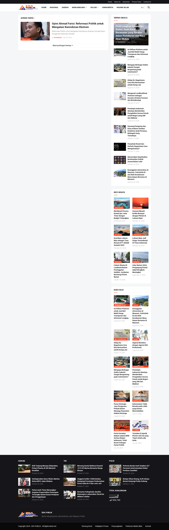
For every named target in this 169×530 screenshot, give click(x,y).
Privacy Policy (136, 2)
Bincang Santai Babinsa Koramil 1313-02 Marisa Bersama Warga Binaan (90, 468)
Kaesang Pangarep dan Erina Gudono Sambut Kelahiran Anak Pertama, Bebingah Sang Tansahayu (137, 131)
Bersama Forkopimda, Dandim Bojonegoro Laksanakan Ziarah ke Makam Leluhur (90, 494)
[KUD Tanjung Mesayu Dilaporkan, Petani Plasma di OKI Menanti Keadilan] (24, 469)
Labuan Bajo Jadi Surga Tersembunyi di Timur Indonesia (140, 240)
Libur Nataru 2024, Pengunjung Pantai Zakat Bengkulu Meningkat (139, 268)
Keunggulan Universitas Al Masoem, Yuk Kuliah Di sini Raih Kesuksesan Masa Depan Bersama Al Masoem (138, 174)
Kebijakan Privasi (101, 526)
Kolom (94, 7)
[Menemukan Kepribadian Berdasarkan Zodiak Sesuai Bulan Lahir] (120, 160)
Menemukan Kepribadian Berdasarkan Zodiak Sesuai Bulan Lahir (137, 159)
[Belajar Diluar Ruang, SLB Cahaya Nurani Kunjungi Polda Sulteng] (115, 482)
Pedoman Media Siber (134, 526)
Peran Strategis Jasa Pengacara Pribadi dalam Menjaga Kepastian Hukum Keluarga (121, 408)
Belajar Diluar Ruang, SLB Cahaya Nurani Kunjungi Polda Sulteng (136, 480)
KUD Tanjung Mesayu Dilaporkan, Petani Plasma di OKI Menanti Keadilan (45, 468)
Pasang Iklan (123, 7)
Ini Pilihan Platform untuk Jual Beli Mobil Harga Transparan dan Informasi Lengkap (138, 53)
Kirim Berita (107, 7)
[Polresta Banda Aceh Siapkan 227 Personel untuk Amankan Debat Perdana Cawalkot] (115, 469)
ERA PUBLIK (36, 526)
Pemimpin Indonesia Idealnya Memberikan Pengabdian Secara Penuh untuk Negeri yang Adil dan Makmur (138, 113)
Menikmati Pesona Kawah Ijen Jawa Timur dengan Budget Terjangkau (121, 214)
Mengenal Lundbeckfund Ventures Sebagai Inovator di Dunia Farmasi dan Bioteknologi (138, 96)
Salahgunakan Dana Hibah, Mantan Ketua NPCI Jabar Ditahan (46, 480)
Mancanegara (78, 7)
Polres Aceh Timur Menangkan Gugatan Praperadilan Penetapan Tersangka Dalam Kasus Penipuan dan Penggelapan (45, 493)
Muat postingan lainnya (62, 45)
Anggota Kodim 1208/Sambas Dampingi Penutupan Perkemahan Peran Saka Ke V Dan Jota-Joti (90, 481)
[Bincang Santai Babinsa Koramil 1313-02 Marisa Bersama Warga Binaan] (70, 469)
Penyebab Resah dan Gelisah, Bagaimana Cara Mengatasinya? (137, 146)
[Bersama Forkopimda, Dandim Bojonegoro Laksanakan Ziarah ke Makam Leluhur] (70, 495)
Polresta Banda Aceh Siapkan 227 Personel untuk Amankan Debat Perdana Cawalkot (136, 468)
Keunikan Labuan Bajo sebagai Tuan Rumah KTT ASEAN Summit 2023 (121, 241)
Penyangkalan (116, 526)
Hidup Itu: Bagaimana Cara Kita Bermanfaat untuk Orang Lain (136, 82)
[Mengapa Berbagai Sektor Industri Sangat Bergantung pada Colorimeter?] (120, 68)
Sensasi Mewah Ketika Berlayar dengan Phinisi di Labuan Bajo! (139, 214)
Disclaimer (126, 2)
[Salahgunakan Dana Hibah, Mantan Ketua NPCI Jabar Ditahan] (24, 482)
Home (110, 2)
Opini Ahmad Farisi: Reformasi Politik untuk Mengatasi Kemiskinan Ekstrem (78, 25)
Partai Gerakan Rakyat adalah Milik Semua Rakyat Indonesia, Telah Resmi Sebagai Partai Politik (121, 439)
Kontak (148, 526)
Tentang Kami (87, 526)
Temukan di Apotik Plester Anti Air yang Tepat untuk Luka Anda (140, 436)
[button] (143, 7)
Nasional (54, 7)
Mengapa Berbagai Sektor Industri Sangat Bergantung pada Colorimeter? (138, 68)
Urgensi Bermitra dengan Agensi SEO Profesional (140, 345)
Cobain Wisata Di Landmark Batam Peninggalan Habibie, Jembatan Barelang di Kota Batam (121, 271)
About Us (117, 2)
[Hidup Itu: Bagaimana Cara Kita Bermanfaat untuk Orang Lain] (120, 83)
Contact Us (147, 2)
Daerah (65, 7)
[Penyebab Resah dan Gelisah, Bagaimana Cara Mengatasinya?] (120, 147)
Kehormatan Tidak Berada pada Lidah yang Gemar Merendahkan (139, 407)
